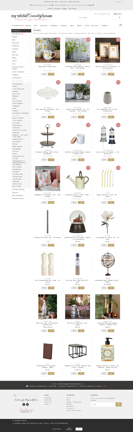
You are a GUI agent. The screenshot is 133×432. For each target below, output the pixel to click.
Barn (35, 25)
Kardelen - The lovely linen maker (20, 135)
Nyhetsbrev (70, 406)
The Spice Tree (18, 174)
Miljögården (17, 149)
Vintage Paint (17, 176)
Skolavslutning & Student (18, 67)
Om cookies (70, 408)
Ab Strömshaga (17, 84)
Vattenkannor (16, 78)
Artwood (15, 91)
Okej (79, 429)
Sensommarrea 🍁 (17, 25)
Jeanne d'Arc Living (20, 130)
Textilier (94, 25)
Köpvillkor (48, 402)
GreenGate (16, 115)
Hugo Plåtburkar (17, 195)
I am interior (17, 120)
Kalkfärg (63, 25)
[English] (117, 14)
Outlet (87, 25)
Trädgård (104, 25)
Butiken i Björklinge (73, 402)
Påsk (13, 64)
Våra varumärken (17, 81)
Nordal (15, 153)
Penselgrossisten (18, 156)
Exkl (109, 14)
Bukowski (16, 96)
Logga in (119, 1)
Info (44, 74)
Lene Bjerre (17, 141)
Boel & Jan (16, 93)
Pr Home (15, 158)
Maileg (15, 144)
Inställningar (56, 429)
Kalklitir (16, 132)
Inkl (104, 14)
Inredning (54, 25)
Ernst (14, 108)
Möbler (79, 25)
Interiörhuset (17, 125)
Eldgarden (16, 106)
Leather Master (18, 139)
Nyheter (28, 25)
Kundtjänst (48, 398)
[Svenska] (115, 14)
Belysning (44, 25)
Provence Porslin (18, 198)
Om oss (68, 398)
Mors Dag (15, 55)
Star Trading (17, 167)
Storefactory (17, 169)
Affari (15, 86)
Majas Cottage (17, 146)
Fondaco (15, 110)
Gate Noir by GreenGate (21, 113)
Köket (72, 25)
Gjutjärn (15, 192)
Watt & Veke (17, 186)
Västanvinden (17, 179)
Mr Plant (16, 151)
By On (14, 98)
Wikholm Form (17, 184)
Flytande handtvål (18, 189)
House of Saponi (18, 118)
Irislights (16, 127)
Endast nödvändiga (69, 429)
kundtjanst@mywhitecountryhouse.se (70, 384)
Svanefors (16, 171)
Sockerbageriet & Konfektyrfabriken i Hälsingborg (20, 162)
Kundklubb (47, 400)
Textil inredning (18, 72)
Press (68, 400)
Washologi (16, 181)
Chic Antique (17, 101)
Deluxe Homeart (18, 103)
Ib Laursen (16, 123)
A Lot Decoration (18, 89)
